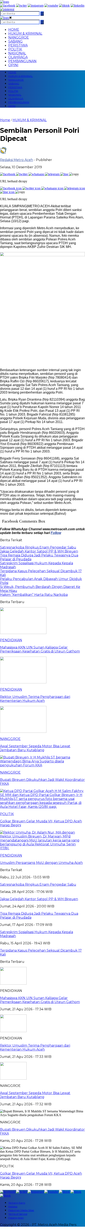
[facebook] (7, 5)
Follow (56, 533)
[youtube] (51, 5)
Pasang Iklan (16, 1217)
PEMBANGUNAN (22, 61)
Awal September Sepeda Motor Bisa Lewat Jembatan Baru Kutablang (35, 1095)
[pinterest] (7, 9)
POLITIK (15, 49)
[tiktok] (64, 5)
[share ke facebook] (8, 174)
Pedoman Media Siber (21, 1210)
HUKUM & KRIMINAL (25, 33)
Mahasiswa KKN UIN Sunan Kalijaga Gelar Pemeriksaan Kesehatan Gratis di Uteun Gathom (40, 1000)
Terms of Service (17, 1213)
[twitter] (21, 5)
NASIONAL (17, 53)
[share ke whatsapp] (36, 174)
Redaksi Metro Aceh (16, 160)
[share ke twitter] (22, 174)
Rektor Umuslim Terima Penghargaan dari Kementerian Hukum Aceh (35, 1047)
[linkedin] (77, 5)
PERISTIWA (18, 45)
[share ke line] (64, 174)
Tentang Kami (16, 1202)
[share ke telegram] (52, 174)
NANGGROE (18, 37)
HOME (13, 30)
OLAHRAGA (18, 57)
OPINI (13, 65)
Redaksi (12, 1206)
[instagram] (36, 5)
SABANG (15, 41)
